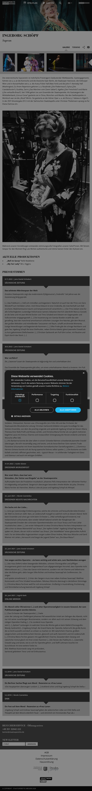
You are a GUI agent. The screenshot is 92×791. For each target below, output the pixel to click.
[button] (21, 416)
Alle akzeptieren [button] (68, 410)
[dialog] (46, 395)
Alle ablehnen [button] (42, 410)
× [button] (83, 373)
